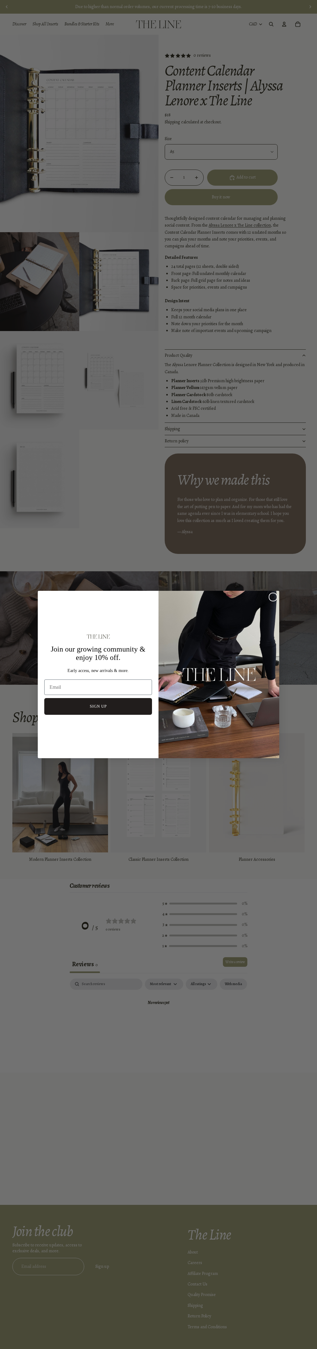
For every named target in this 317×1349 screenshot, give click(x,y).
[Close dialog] (273, 597)
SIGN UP (98, 706)
